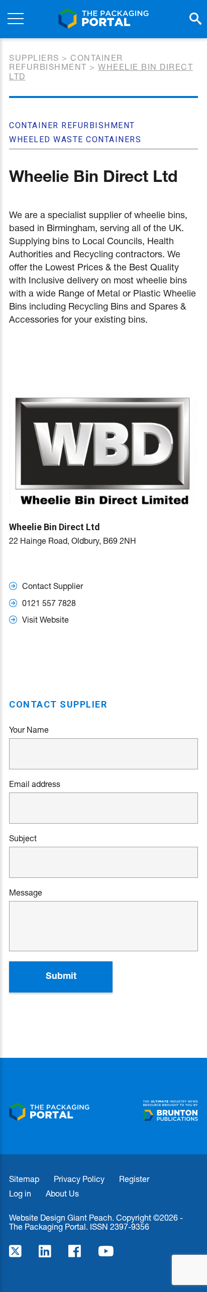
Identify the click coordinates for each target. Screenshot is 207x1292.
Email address (34, 783)
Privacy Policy (79, 1178)
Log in (20, 1193)
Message (25, 892)
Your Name (29, 729)
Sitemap (24, 1178)
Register (134, 1178)
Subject (23, 838)
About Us (62, 1193)
